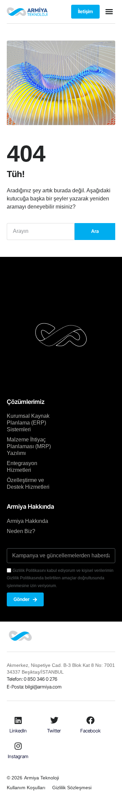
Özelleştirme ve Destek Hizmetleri (28, 483)
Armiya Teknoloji (41, 777)
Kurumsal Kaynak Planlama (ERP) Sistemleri (28, 422)
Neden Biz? (21, 531)
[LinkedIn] (18, 720)
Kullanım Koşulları (26, 787)
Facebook (90, 730)
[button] (109, 11)
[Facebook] (90, 720)
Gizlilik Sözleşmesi (72, 787)
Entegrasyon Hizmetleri (22, 466)
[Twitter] (54, 720)
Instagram (18, 756)
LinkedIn (18, 730)
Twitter (54, 730)
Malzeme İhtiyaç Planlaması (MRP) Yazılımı (29, 446)
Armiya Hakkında (27, 521)
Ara (95, 231)
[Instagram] (18, 746)
